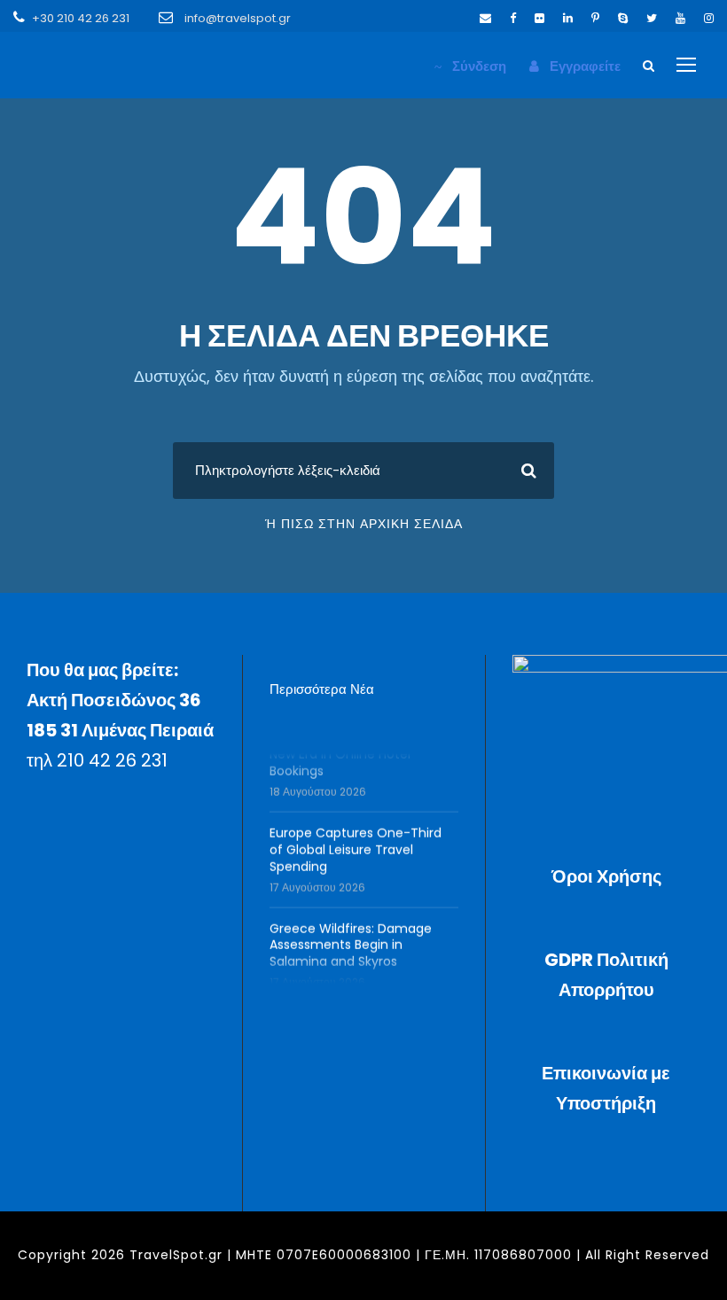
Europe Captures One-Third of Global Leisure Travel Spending (356, 843)
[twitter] (651, 18)
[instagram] (709, 18)
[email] (485, 18)
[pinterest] (595, 18)
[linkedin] (568, 18)
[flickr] (539, 18)
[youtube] (680, 18)
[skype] (623, 18)
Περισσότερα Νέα (322, 689)
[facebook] (513, 18)
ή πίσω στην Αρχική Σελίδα (364, 524)
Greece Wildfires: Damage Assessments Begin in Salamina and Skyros (351, 938)
